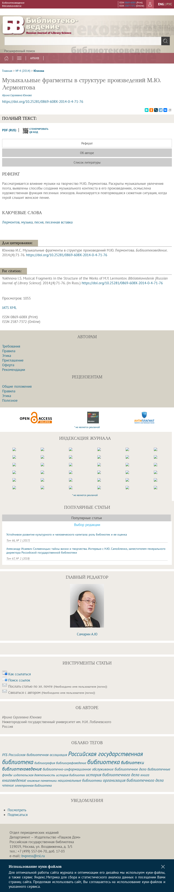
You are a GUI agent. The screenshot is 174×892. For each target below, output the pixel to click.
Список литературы (87, 162)
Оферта (8, 365)
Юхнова (39, 71)
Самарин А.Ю (87, 634)
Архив (34, 58)
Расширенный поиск (19, 51)
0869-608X (130, 2)
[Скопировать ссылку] (170, 110)
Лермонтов (11, 222)
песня (39, 222)
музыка (27, 222)
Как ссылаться (19, 674)
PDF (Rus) (9, 130)
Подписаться (18, 814)
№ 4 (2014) (22, 71)
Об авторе (87, 153)
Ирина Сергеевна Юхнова (17, 95)
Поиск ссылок (19, 680)
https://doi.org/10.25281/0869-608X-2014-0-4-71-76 (42, 101)
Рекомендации (13, 369)
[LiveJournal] (156, 110)
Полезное (10, 400)
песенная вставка (59, 222)
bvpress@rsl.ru (33, 856)
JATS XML (9, 307)
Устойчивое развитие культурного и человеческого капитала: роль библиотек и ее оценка (66, 534)
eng (161, 4)
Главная (7, 71)
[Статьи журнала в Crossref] (93, 417)
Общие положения (17, 386)
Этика (6, 355)
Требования (11, 346)
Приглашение (13, 360)
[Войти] (150, 4)
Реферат (87, 143)
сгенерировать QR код (36, 130)
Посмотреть (17, 810)
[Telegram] (161, 110)
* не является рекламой (87, 427)
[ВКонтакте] (165, 110)
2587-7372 (130, 5)
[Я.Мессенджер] (147, 110)
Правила (8, 351)
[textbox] (87, 41)
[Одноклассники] (151, 110)
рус (169, 4)
